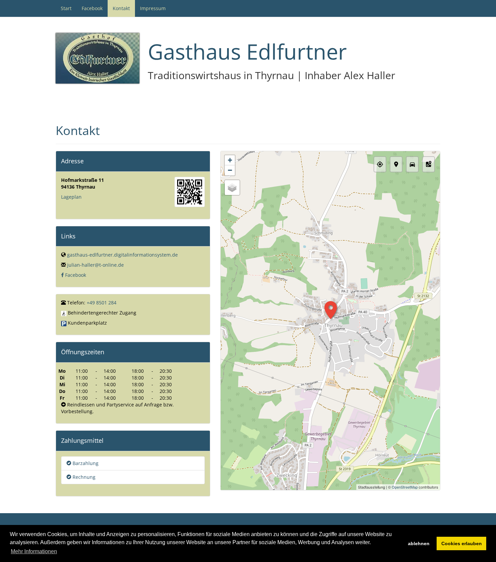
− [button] (230, 170)
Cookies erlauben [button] (461, 543)
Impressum (153, 8)
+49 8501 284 (101, 302)
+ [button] (230, 160)
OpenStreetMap (405, 487)
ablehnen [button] (419, 543)
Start (66, 8)
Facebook (92, 8)
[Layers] (232, 187)
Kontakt (121, 8)
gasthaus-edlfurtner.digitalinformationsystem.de (122, 255)
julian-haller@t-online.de (95, 265)
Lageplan (71, 197)
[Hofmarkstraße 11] (189, 192)
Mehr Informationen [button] (34, 551)
